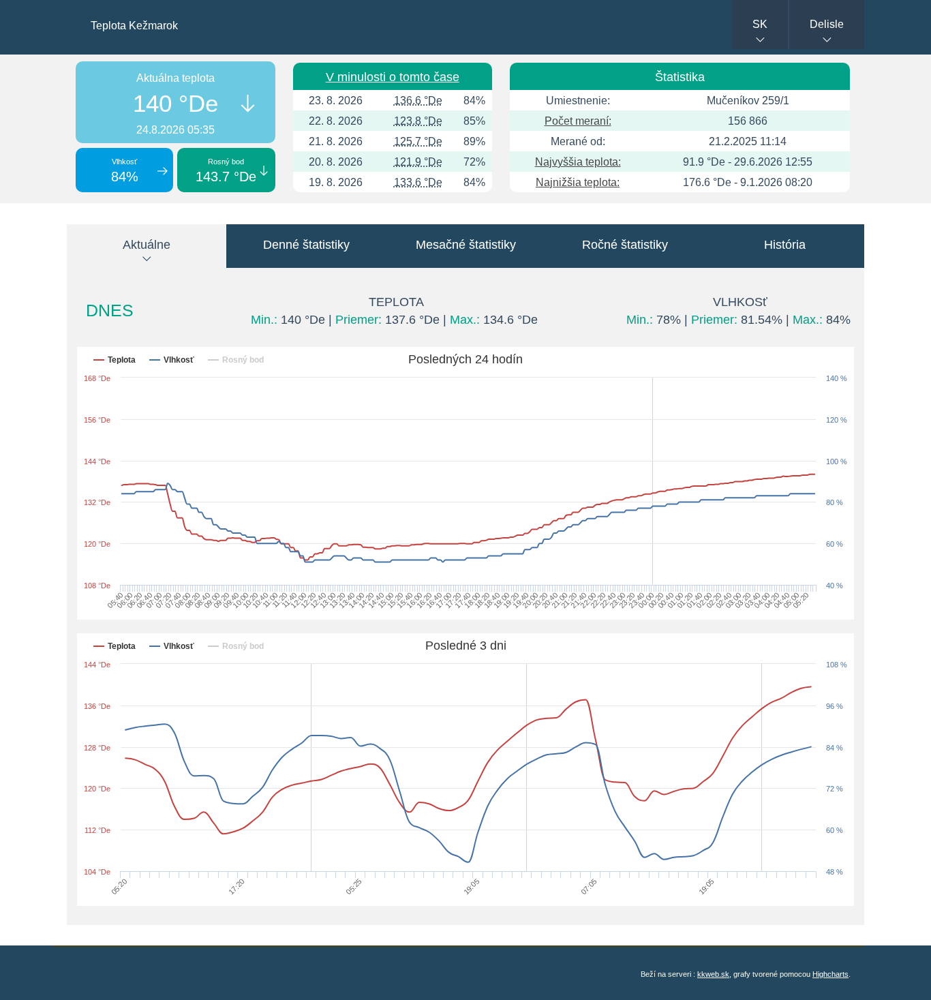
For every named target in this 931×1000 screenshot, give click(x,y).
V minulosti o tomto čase (392, 77)
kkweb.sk (713, 974)
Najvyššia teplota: (578, 162)
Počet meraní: (578, 121)
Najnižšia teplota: (578, 182)
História (785, 245)
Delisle (827, 24)
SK (759, 24)
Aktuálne (146, 245)
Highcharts (830, 974)
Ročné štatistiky (625, 245)
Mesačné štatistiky (466, 245)
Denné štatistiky (306, 245)
